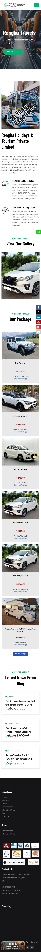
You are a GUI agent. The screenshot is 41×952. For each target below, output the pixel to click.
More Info (20, 371)
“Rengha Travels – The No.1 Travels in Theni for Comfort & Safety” (18, 759)
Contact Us (6, 816)
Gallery (4, 804)
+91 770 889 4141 (8, 887)
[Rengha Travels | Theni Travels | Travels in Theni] (14, 4)
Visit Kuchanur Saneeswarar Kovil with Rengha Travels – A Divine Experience (20, 705)
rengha (10, 709)
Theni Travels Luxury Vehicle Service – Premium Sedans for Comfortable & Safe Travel (18, 732)
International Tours (8, 810)
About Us (5, 797)
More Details (11, 52)
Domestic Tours (7, 807)
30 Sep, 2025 (21, 737)
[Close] (22, 944)
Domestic (11, 697)
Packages (5, 800)
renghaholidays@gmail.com (11, 890)
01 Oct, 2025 (21, 709)
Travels (17, 724)
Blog (3, 813)
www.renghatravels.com (10, 893)
